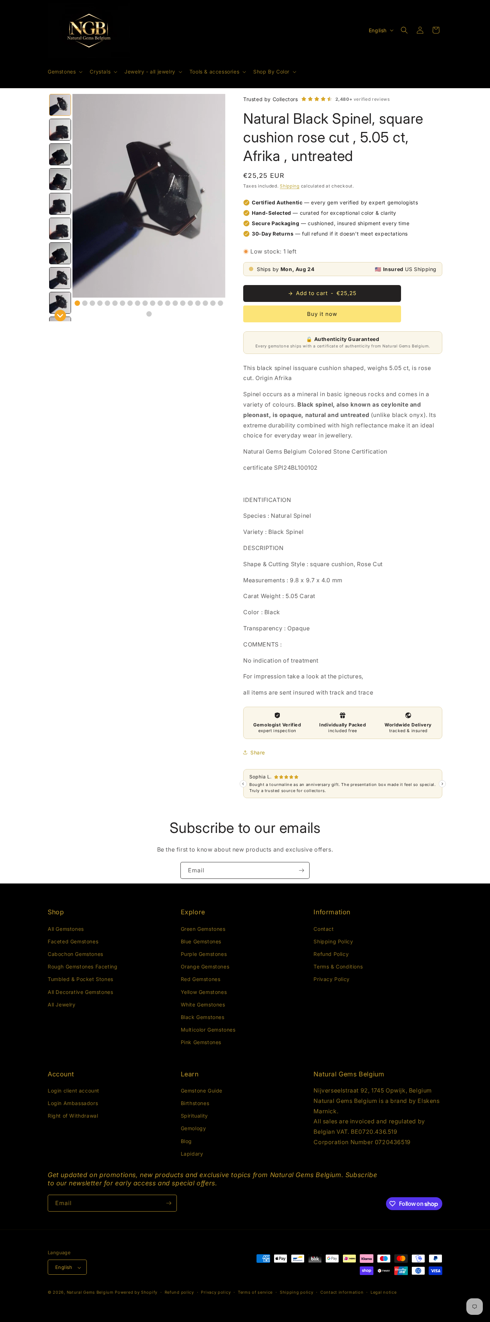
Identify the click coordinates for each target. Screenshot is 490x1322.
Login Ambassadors (73, 1103)
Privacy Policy (331, 979)
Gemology (193, 1129)
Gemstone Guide (201, 1091)
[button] (64, 71)
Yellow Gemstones (204, 992)
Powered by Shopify (136, 1292)
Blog (186, 1141)
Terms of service (255, 1292)
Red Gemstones (201, 979)
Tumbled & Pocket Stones (80, 979)
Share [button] (257, 752)
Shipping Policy (333, 941)
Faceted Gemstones (73, 941)
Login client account (73, 1091)
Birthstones (195, 1103)
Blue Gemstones (201, 941)
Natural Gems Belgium (90, 1292)
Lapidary (192, 1154)
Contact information (341, 1292)
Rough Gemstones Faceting (82, 966)
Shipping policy (297, 1292)
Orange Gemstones (205, 966)
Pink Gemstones (201, 1042)
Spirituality (194, 1116)
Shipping (290, 186)
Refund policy (179, 1292)
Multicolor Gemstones (208, 1029)
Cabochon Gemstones (75, 954)
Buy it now (322, 314)
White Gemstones (203, 1004)
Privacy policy (216, 1292)
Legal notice (383, 1292)
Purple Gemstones (204, 954)
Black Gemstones (203, 1017)
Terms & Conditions (338, 966)
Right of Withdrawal (73, 1116)
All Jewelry (62, 1004)
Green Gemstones (203, 928)
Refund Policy (331, 954)
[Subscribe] (301, 870)
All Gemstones (66, 928)
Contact (324, 928)
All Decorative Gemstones (80, 992)
